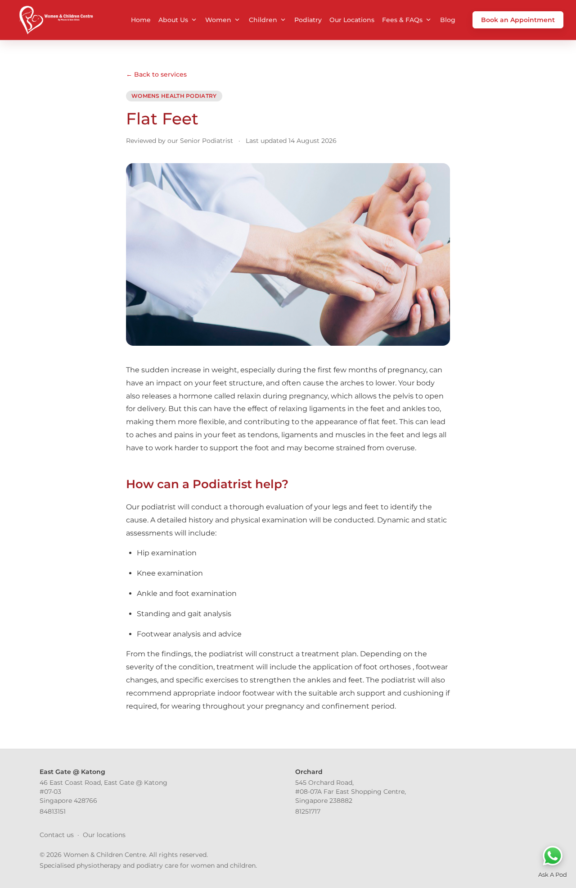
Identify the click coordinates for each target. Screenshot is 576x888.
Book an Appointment (518, 20)
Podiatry (308, 20)
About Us (173, 20)
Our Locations (351, 20)
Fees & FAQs (402, 20)
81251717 (307, 811)
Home (141, 20)
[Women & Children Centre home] (55, 19)
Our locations (104, 835)
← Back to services (156, 74)
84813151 (53, 811)
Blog (447, 20)
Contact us (57, 835)
